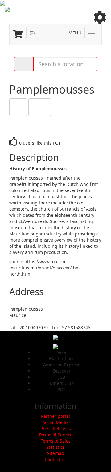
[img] (99, 17)
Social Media (56, 422)
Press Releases (55, 428)
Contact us (56, 459)
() (32, 33)
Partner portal (55, 416)
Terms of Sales (56, 441)
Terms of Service (55, 435)
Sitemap (55, 453)
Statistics (55, 447)
